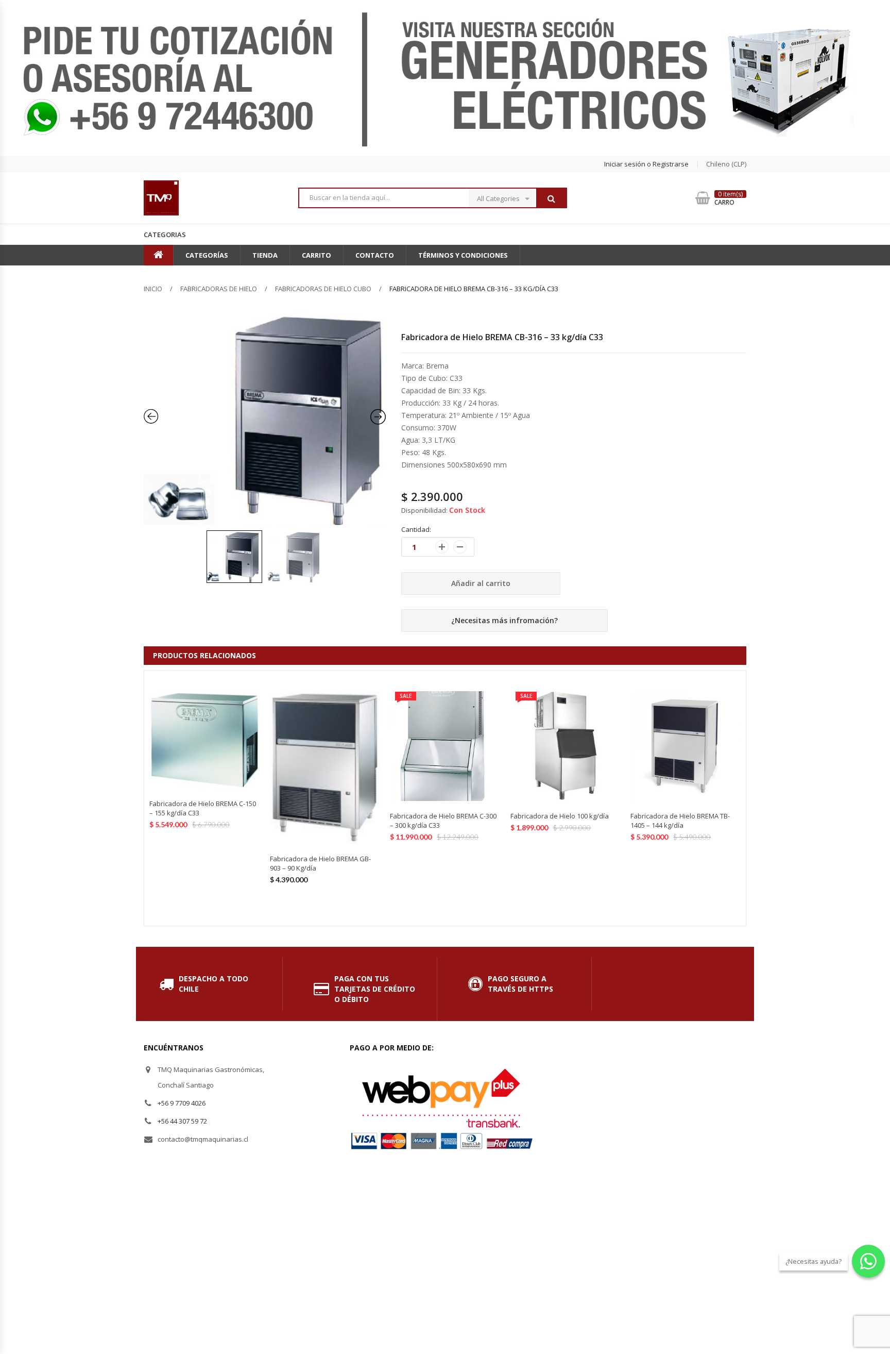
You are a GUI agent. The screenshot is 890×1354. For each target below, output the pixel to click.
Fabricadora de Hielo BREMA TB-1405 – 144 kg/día (680, 820)
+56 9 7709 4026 (182, 1103)
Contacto (374, 255)
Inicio (153, 288)
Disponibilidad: (424, 510)
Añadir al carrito (480, 583)
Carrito (316, 255)
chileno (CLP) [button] (726, 164)
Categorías (206, 255)
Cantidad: (416, 529)
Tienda (265, 255)
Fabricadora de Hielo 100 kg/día (559, 816)
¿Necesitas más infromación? (504, 620)
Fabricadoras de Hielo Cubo (323, 288)
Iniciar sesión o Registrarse (646, 164)
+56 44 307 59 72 (182, 1121)
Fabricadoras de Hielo (218, 288)
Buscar (551, 198)
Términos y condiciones (463, 255)
